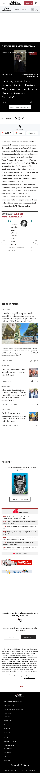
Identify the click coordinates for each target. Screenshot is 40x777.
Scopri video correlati (20, 107)
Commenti (7, 118)
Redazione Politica (9, 404)
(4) (14, 250)
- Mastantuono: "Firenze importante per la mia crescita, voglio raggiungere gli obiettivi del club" (19, 538)
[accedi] (36, 3)
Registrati (28, 637)
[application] (20, 61)
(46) (37, 102)
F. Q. (4, 102)
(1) (37, 425)
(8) (37, 404)
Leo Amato (6, 381)
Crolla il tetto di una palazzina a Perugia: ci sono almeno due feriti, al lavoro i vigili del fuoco (14, 417)
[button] (20, 60)
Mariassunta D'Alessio (16, 248)
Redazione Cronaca (10, 425)
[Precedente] (4, 242)
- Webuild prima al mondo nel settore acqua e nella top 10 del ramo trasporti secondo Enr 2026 (20, 548)
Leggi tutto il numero (20, 499)
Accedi (11, 637)
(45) (37, 361)
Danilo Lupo (7, 361)
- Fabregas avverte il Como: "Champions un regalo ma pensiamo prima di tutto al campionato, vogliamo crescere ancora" (19, 533)
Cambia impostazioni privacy (13, 709)
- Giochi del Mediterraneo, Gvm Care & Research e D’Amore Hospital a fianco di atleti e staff (18, 517)
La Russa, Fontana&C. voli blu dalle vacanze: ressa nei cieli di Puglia (14, 372)
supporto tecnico (29, 678)
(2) (37, 381)
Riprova (20, 686)
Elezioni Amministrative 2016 (18, 46)
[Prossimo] (35, 242)
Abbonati (28, 3)
